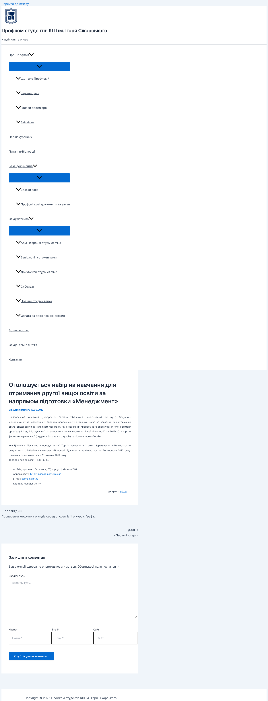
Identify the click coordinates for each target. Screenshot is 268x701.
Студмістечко (19, 219)
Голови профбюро (34, 108)
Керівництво (30, 93)
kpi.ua (123, 491)
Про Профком (19, 55)
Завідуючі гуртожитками (39, 257)
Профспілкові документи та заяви (45, 204)
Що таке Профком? (35, 78)
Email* (55, 629)
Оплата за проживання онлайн (43, 316)
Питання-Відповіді (22, 151)
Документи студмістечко (39, 272)
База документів (21, 166)
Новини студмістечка (36, 301)
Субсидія (27, 286)
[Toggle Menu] (39, 66)
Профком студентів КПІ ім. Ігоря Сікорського (54, 30)
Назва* (13, 629)
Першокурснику (20, 137)
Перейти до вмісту (15, 4)
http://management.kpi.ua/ (45, 473)
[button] (31, 55)
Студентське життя (23, 345)
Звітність (27, 122)
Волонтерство (19, 330)
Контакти (15, 359)
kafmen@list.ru (30, 478)
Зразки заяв (29, 190)
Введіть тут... (17, 575)
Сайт (96, 629)
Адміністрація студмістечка (41, 243)
